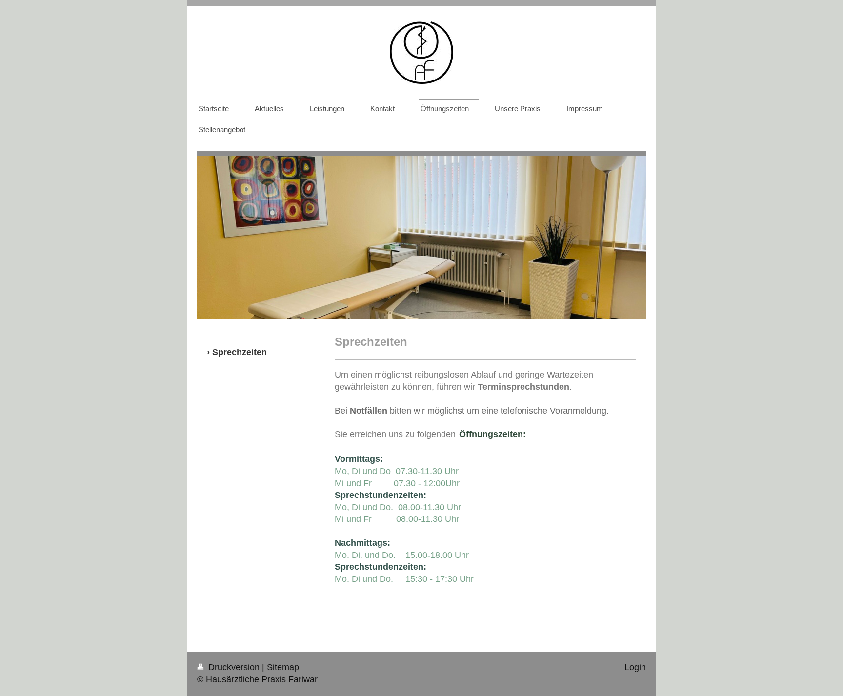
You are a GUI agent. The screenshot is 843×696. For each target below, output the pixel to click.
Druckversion (234, 667)
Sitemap (283, 667)
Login (635, 667)
